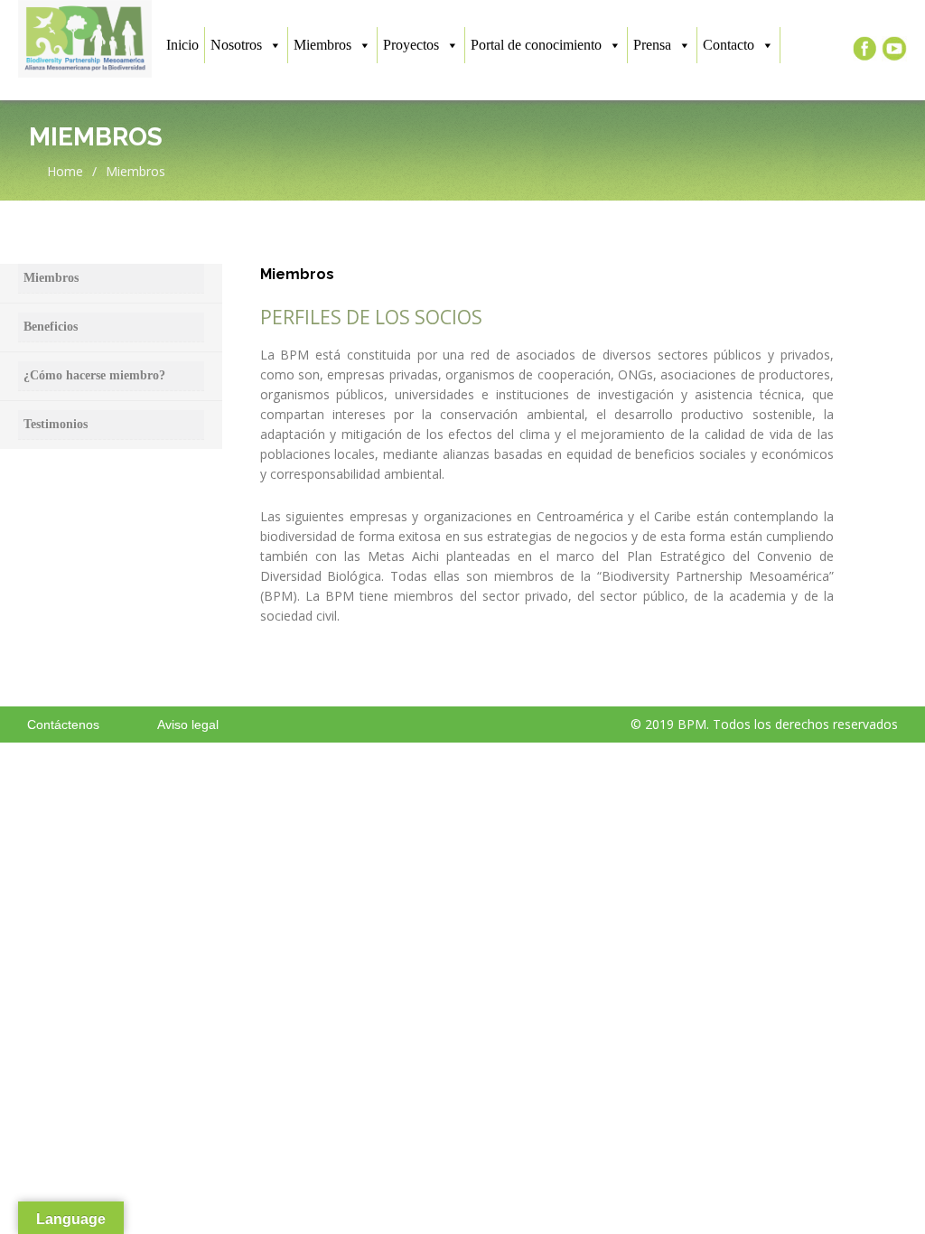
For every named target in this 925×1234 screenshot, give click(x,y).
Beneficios (50, 326)
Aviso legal (188, 724)
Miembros (322, 44)
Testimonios (55, 424)
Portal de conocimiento (536, 44)
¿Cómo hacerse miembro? (94, 375)
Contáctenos (63, 724)
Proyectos (411, 44)
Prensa (652, 44)
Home (63, 171)
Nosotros (236, 44)
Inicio (182, 44)
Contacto (728, 44)
